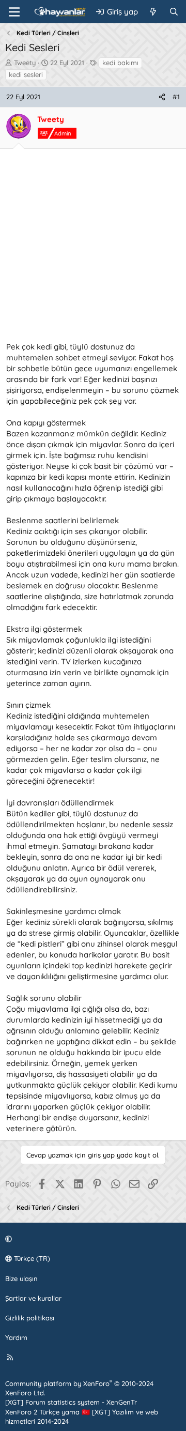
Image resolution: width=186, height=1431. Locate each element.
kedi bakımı (120, 62)
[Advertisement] (93, 248)
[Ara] (174, 11)
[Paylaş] (162, 96)
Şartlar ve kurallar (33, 1298)
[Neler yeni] (153, 11)
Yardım (16, 1337)
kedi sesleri (26, 74)
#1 (176, 97)
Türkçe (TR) (31, 1258)
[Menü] (14, 12)
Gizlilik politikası (29, 1318)
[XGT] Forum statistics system (71, 1402)
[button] (91, 1239)
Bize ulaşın (21, 1278)
